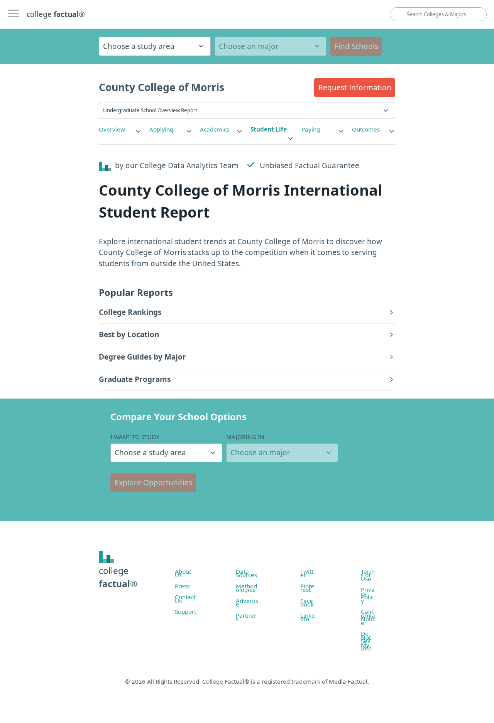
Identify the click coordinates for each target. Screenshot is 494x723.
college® (118, 577)
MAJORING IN (245, 437)
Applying (161, 129)
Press (182, 586)
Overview (112, 129)
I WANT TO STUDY (134, 437)
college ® (56, 14)
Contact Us (185, 599)
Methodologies (246, 588)
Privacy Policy (368, 595)
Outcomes (366, 129)
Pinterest (307, 588)
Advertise (247, 602)
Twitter (306, 573)
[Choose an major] (271, 46)
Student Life (268, 129)
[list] (120, 129)
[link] (120, 129)
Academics (214, 129)
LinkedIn (307, 617)
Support (185, 611)
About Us (183, 573)
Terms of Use (368, 575)
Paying (310, 129)
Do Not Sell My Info (366, 641)
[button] (354, 87)
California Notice (368, 617)
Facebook (307, 602)
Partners (246, 617)
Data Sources (246, 573)
